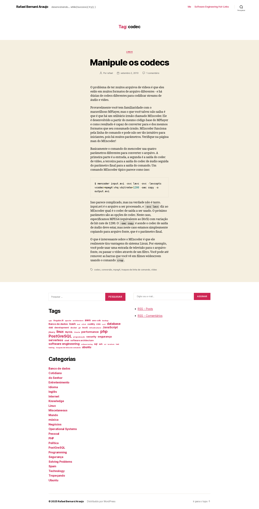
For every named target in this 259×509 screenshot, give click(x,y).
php (104, 331)
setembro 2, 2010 (130, 73)
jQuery (52, 332)
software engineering (64, 343)
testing (51, 348)
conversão (107, 269)
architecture (78, 321)
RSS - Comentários (150, 315)
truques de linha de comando (135, 269)
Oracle (77, 332)
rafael (110, 73)
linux (60, 332)
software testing (87, 344)
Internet (54, 396)
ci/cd (83, 324)
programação (79, 337)
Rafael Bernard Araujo (32, 6)
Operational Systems (63, 429)
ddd (51, 327)
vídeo (154, 269)
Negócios (55, 424)
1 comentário (152, 73)
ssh (101, 344)
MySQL (69, 332)
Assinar (202, 296)
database (114, 324)
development (61, 327)
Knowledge (56, 401)
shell (66, 340)
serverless (56, 340)
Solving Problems (60, 461)
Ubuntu (53, 480)
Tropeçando (57, 475)
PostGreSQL (60, 336)
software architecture (81, 340)
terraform (111, 344)
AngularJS (58, 320)
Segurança (56, 457)
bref (78, 324)
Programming (58, 452)
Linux (129, 52)
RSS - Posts (145, 309)
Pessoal (54, 433)
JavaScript (110, 327)
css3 (103, 324)
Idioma (53, 387)
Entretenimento (59, 382)
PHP (51, 438)
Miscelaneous (58, 410)
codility (91, 324)
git (79, 328)
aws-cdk (96, 320)
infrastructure (95, 328)
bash (72, 324)
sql (95, 344)
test (117, 344)
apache (68, 321)
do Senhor (56, 378)
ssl (105, 344)
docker (73, 328)
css (98, 324)
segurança (105, 336)
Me (189, 6)
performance (90, 331)
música (53, 419)
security (91, 336)
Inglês (53, 391)
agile (50, 321)
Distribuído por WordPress (101, 501)
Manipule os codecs (129, 62)
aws (88, 320)
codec (97, 269)
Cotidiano (55, 373)
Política (54, 443)
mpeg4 (116, 269)
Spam (52, 466)
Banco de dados (58, 324)
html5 (85, 327)
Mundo (53, 415)
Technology (56, 471)
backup (105, 321)
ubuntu (86, 347)
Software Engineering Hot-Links (212, 6)
